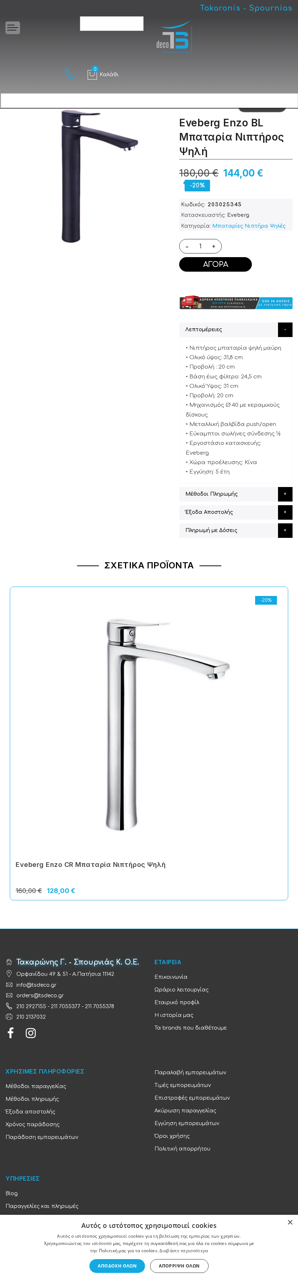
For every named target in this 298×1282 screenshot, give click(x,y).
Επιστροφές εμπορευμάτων (192, 1098)
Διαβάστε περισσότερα (184, 1250)
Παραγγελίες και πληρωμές (41, 1206)
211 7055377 (65, 1006)
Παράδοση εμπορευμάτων (41, 1137)
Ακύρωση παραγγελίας (185, 1110)
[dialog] (149, 1248)
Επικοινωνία (171, 977)
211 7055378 (99, 1006)
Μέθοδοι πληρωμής (32, 1099)
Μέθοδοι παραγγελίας (35, 1086)
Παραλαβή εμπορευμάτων (190, 1072)
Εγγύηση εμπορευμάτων (186, 1123)
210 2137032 (31, 1017)
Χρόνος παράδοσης (32, 1124)
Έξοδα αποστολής (30, 1112)
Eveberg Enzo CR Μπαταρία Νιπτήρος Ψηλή (91, 864)
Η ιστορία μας (173, 1015)
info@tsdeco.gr (36, 985)
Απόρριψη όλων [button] (179, 1266)
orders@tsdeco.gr (40, 995)
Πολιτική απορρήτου (182, 1149)
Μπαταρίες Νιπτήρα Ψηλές (249, 226)
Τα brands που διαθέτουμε (190, 1028)
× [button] (290, 1222)
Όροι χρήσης (172, 1136)
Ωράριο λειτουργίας (181, 990)
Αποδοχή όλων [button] (117, 1266)
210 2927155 (31, 1006)
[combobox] (112, 23)
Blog (11, 1193)
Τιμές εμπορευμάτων (182, 1085)
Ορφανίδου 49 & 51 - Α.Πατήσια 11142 (65, 974)
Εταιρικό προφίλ (176, 1002)
